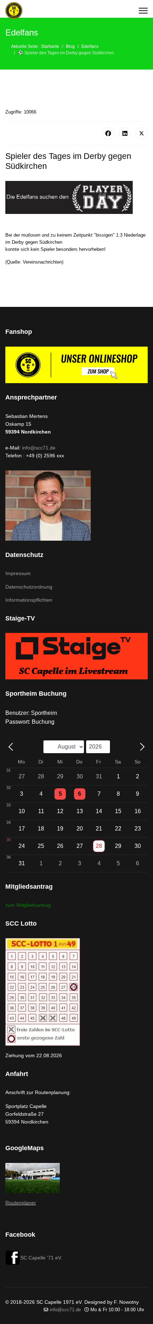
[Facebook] (108, 133)
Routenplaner (20, 1203)
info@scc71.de (39, 448)
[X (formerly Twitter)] (142, 133)
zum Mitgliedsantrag (28, 905)
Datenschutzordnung (28, 587)
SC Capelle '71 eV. (41, 1257)
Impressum (18, 573)
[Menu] (143, 10)
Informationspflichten (28, 600)
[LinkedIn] (125, 133)
